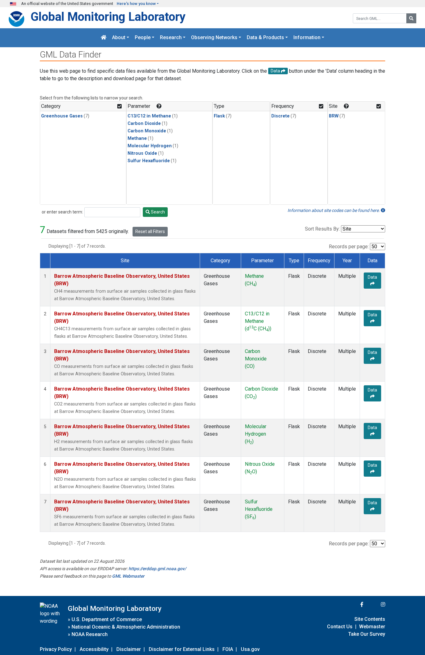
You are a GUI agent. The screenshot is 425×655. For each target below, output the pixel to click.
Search (157, 211)
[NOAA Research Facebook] (353, 604)
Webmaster (372, 627)
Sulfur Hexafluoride (149, 160)
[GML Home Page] (103, 38)
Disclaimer (128, 649)
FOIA (227, 649)
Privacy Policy (56, 649)
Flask (219, 116)
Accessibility (94, 649)
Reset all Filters (150, 231)
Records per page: (349, 247)
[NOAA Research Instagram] (375, 604)
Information (306, 38)
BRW (334, 116)
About (118, 38)
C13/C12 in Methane (149, 116)
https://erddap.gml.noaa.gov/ (157, 568)
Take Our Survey (366, 634)
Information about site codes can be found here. (334, 210)
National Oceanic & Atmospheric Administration (126, 627)
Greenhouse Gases (62, 116)
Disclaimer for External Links (182, 649)
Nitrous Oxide (142, 153)
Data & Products (265, 38)
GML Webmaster (128, 576)
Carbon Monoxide (147, 131)
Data (372, 277)
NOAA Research (90, 634)
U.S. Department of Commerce (107, 619)
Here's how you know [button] (136, 3)
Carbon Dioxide (144, 123)
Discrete (280, 116)
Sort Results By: (322, 229)
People (143, 38)
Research (171, 38)
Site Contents (369, 619)
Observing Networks (214, 38)
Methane (137, 138)
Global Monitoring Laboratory (107, 17)
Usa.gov (250, 649)
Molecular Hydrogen (150, 146)
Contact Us (340, 627)
